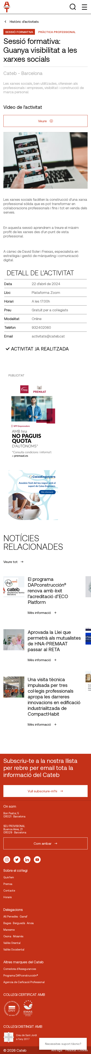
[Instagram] (6, 859)
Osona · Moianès (13, 936)
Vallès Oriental (12, 942)
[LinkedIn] (27, 859)
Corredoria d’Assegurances (19, 968)
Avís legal (56, 1050)
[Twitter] (17, 859)
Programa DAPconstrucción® (20, 975)
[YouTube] (37, 859)
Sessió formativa (19, 32)
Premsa (7, 883)
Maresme (9, 929)
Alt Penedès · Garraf (15, 916)
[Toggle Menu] (84, 6)
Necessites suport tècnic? (63, 1043)
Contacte (9, 890)
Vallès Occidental (13, 949)
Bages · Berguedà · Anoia (18, 923)
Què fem (8, 877)
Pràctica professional (57, 32)
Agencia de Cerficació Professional (24, 982)
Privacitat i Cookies (76, 1050)
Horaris (7, 897)
